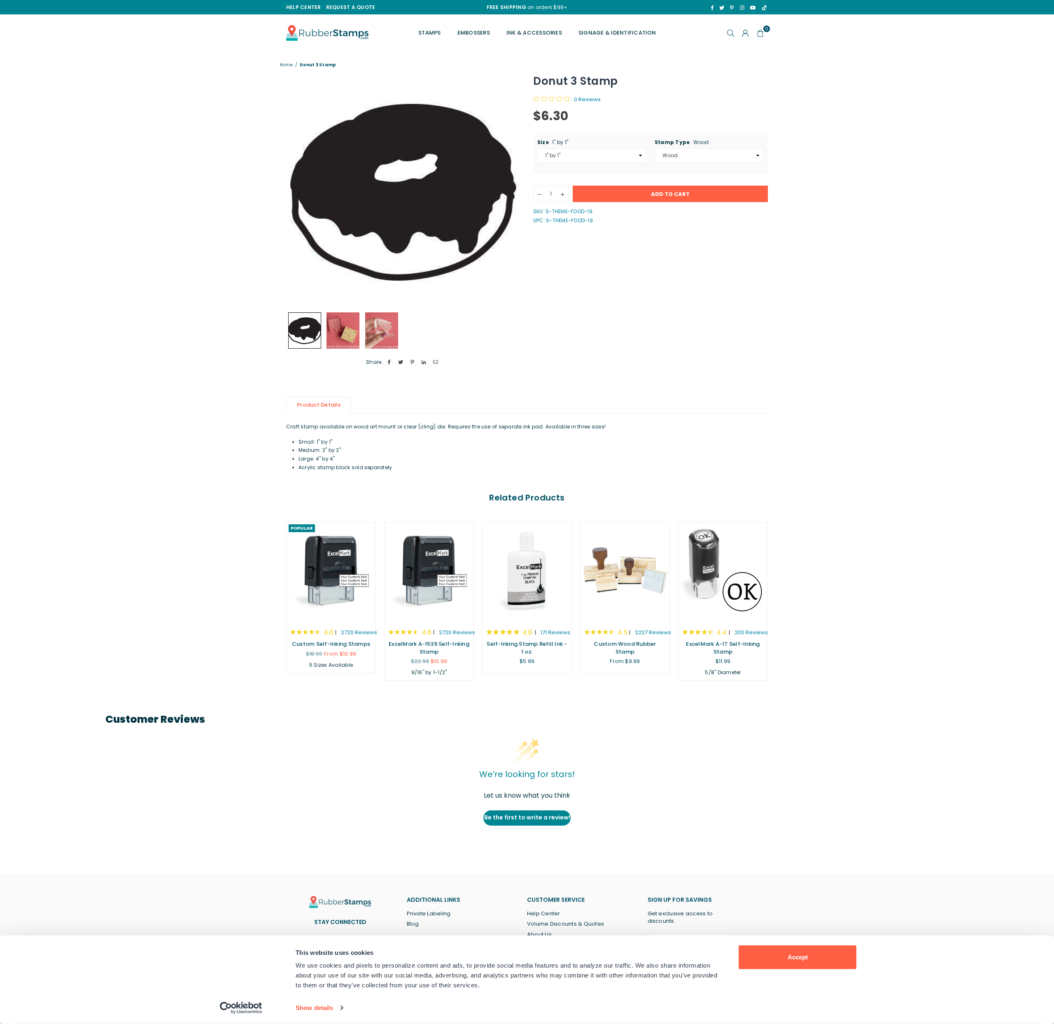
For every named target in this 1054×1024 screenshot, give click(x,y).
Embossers (473, 33)
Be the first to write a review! (527, 817)
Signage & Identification (617, 33)
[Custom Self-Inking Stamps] (331, 571)
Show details (314, 1007)
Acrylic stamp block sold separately (345, 467)
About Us (539, 934)
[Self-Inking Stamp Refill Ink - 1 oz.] (527, 571)
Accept (798, 957)
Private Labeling (429, 913)
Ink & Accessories (534, 33)
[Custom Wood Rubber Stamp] (625, 571)
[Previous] (297, 191)
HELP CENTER (303, 7)
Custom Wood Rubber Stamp (625, 647)
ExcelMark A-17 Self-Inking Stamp (723, 647)
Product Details (318, 405)
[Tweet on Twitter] (401, 362)
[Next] (509, 191)
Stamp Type (682, 142)
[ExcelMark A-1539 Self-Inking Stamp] (429, 571)
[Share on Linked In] (424, 362)
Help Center (543, 913)
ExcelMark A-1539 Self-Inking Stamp (429, 647)
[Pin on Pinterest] (412, 362)
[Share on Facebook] (389, 362)
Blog (413, 924)
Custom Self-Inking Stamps (331, 644)
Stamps (429, 33)
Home (286, 65)
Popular (302, 528)
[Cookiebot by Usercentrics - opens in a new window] (241, 1008)
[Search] (730, 33)
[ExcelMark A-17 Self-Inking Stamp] (723, 571)
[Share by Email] (436, 362)
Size (552, 142)
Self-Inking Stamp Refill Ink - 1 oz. (527, 647)
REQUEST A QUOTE (350, 7)
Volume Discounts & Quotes (565, 924)
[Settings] (745, 33)
